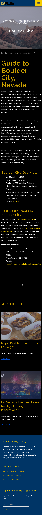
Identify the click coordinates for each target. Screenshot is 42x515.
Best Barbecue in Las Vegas (13, 479)
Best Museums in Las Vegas (13, 475)
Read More (5, 359)
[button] (38, 3)
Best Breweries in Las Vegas (14, 471)
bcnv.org (16, 201)
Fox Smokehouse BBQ (25, 219)
